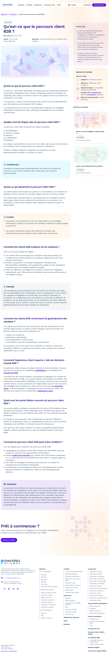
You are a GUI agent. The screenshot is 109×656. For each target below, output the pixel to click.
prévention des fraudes (72, 592)
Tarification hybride (46, 602)
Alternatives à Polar (95, 600)
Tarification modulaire (47, 607)
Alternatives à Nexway (96, 595)
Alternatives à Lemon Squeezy (98, 588)
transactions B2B (11, 373)
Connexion (87, 5)
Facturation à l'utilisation (48, 604)
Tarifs (59, 5)
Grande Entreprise (46, 618)
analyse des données (21, 455)
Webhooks (93, 608)
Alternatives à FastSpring (97, 578)
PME (42, 615)
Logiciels (43, 582)
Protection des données (97, 644)
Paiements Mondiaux (71, 574)
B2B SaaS (43, 574)
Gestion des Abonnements (48, 592)
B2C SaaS (44, 577)
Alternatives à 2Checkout (97, 576)
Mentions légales (93, 647)
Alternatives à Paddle (96, 574)
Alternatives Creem (95, 593)
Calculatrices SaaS (70, 612)
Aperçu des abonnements (97, 613)
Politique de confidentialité (9, 651)
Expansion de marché (71, 587)
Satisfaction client (45, 391)
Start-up (43, 613)
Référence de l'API (95, 606)
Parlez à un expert (9, 540)
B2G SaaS (44, 579)
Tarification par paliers (47, 600)
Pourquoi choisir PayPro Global (96, 633)
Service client (69, 590)
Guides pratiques (70, 600)
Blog (66, 607)
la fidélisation (40, 370)
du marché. (13, 14)
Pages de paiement (95, 610)
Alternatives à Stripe (96, 571)
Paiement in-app (70, 583)
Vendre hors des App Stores (49, 586)
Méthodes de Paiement (71, 617)
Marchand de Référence (72, 576)
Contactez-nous (49, 5)
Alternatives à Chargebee (97, 583)
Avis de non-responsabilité (97, 651)
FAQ (91, 625)
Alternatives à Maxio (95, 586)
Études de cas (69, 614)
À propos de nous (94, 628)
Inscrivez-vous (99, 5)
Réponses (4, 14)
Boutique (67, 624)
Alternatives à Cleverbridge (97, 581)
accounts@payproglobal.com (12, 578)
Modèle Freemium (46, 597)
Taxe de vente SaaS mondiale (73, 571)
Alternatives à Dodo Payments (98, 598)
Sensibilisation (96, 92)
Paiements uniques (46, 595)
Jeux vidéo (44, 584)
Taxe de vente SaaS (71, 609)
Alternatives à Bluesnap (96, 590)
